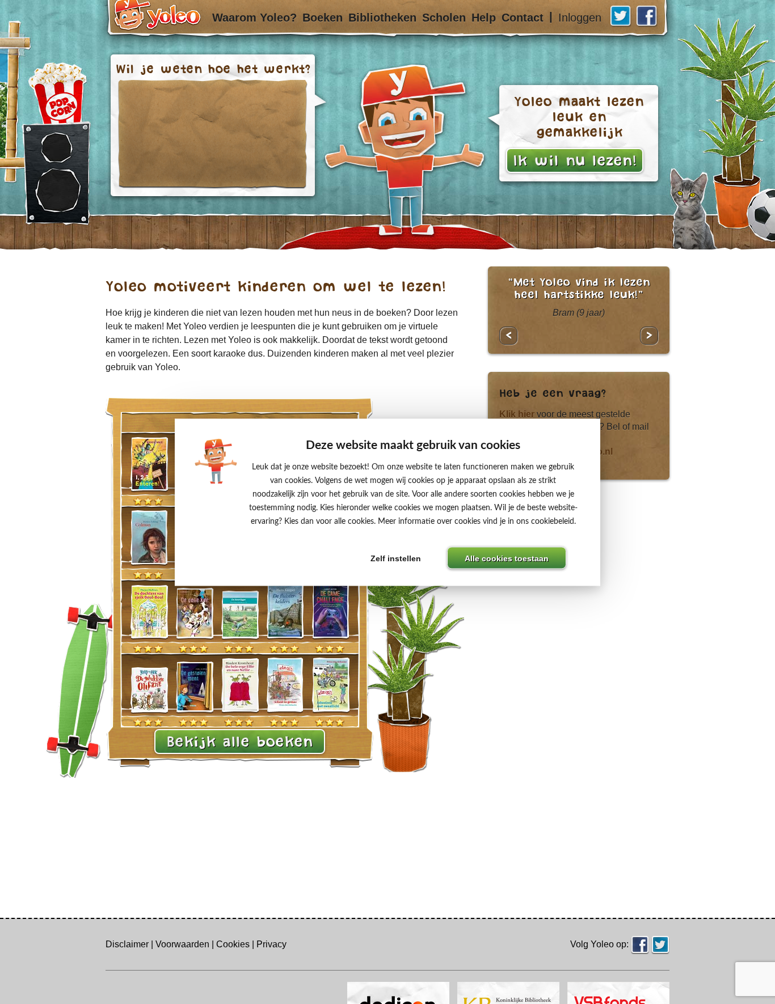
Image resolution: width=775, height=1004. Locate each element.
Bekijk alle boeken (240, 741)
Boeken (322, 17)
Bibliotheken (382, 17)
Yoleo (163, 25)
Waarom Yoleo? (254, 17)
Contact (523, 17)
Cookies (233, 944)
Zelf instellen (395, 558)
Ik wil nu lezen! (575, 160)
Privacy (271, 944)
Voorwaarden (182, 944)
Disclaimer (127, 944)
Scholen (444, 17)
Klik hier (516, 414)
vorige (508, 336)
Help (483, 17)
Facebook (647, 16)
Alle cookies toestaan (507, 558)
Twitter (621, 16)
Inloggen (579, 17)
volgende (649, 336)
